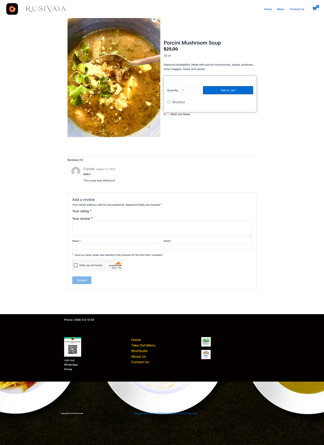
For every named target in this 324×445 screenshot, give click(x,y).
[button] (155, 19)
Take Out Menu (143, 345)
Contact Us (297, 9)
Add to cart (228, 90)
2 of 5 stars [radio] (98, 212)
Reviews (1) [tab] (75, 160)
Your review (82, 219)
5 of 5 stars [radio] (110, 212)
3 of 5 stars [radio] (102, 212)
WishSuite (139, 351)
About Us (138, 356)
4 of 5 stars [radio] (106, 212)
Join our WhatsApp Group (71, 364)
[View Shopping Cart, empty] (314, 9)
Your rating (81, 211)
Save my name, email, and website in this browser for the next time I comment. (119, 254)
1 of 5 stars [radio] (94, 212)
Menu (280, 9)
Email (167, 240)
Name (76, 240)
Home (268, 9)
